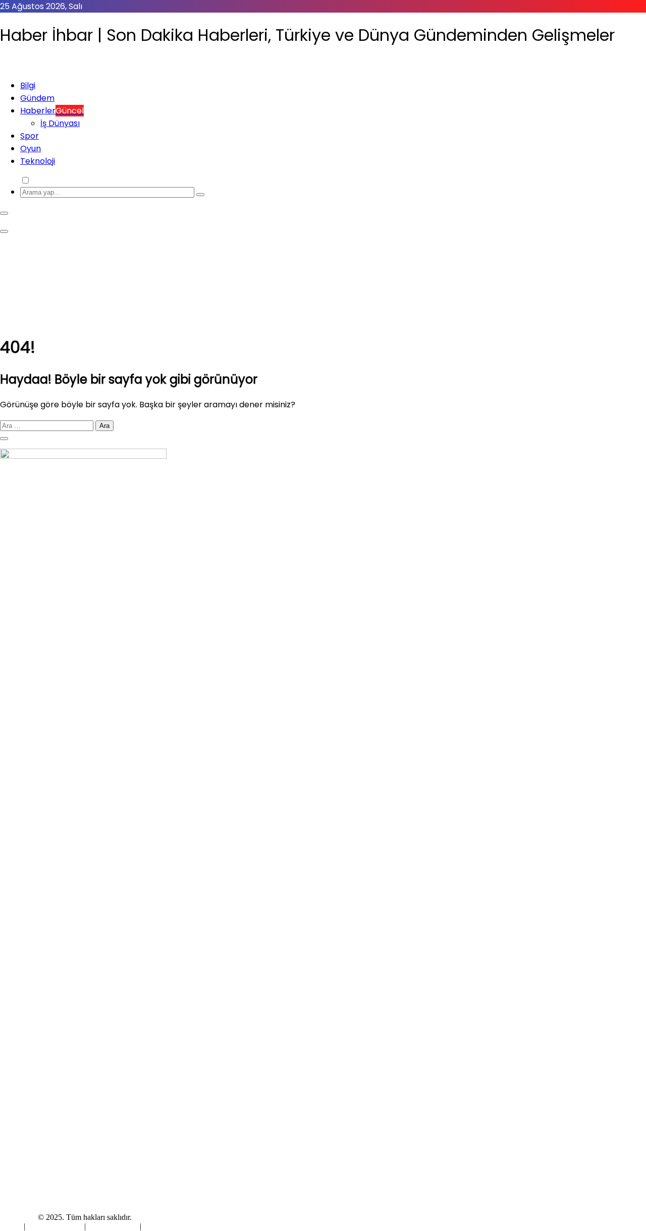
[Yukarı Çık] (4, 438)
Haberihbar (18, 1217)
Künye (12, 1226)
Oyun (30, 148)
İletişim (155, 1226)
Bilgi (27, 85)
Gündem (37, 98)
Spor (29, 136)
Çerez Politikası (113, 1226)
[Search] (200, 194)
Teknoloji (37, 161)
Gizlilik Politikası (55, 1226)
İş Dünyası (60, 123)
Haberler (52, 110)
